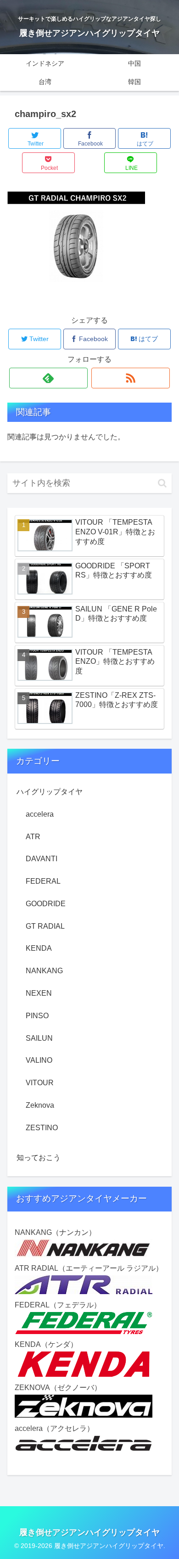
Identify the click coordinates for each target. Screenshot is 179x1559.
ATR (33, 837)
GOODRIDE (46, 904)
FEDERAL (43, 881)
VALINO (39, 1060)
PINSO (37, 1016)
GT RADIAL (45, 926)
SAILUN (39, 1038)
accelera (40, 814)
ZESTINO (42, 1128)
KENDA (39, 948)
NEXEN (39, 993)
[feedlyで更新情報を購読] (48, 378)
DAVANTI (41, 859)
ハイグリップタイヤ (50, 792)
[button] (162, 483)
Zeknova (40, 1105)
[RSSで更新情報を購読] (130, 378)
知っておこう (39, 1157)
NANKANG (44, 971)
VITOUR (40, 1083)
